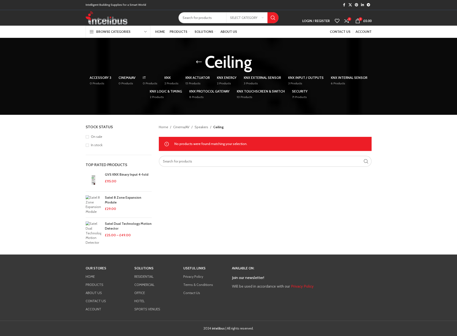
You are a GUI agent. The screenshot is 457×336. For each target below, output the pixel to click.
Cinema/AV (181, 127)
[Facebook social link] (344, 5)
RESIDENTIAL (144, 276)
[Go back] (199, 62)
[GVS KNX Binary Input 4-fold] (93, 180)
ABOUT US (94, 293)
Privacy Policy (193, 276)
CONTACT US (96, 301)
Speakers (201, 127)
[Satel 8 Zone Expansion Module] (93, 204)
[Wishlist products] (337, 21)
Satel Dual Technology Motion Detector (128, 226)
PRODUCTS (94, 285)
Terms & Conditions (198, 285)
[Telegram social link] (368, 5)
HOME (90, 276)
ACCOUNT (93, 309)
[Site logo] (107, 17)
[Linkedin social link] (362, 5)
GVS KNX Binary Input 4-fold (126, 174)
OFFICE (139, 293)
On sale (96, 136)
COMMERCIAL (144, 285)
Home (163, 127)
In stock (96, 145)
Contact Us (191, 293)
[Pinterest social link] (356, 5)
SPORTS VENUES (147, 309)
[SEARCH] (273, 17)
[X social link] (350, 5)
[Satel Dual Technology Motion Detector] (93, 233)
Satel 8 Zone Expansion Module (123, 199)
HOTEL (139, 301)
